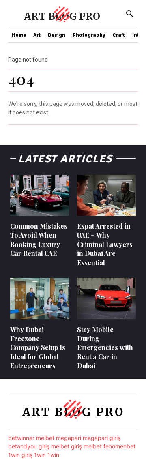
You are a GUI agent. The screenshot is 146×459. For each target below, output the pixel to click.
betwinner (21, 437)
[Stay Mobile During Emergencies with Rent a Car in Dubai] (106, 298)
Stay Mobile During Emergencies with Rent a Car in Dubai (105, 347)
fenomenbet (119, 446)
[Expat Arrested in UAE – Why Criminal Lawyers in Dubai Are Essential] (106, 195)
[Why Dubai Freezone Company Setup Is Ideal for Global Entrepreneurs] (39, 298)
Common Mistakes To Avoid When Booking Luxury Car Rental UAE (38, 239)
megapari (68, 437)
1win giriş (20, 454)
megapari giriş (101, 437)
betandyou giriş (28, 446)
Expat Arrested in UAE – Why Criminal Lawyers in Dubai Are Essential (105, 244)
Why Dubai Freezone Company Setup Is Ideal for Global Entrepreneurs (37, 347)
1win (40, 454)
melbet (45, 437)
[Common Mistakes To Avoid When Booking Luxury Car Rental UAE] (39, 195)
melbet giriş (66, 446)
